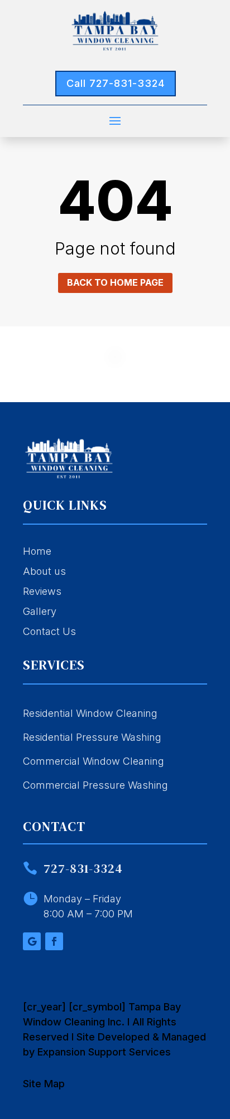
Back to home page (115, 282)
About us (44, 571)
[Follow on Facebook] (54, 941)
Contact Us (49, 631)
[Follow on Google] (32, 941)
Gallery (39, 611)
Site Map (44, 1083)
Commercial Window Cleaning (93, 761)
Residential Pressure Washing (92, 737)
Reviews (42, 591)
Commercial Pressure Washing (95, 785)
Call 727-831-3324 (115, 83)
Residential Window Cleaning (90, 713)
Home (37, 551)
